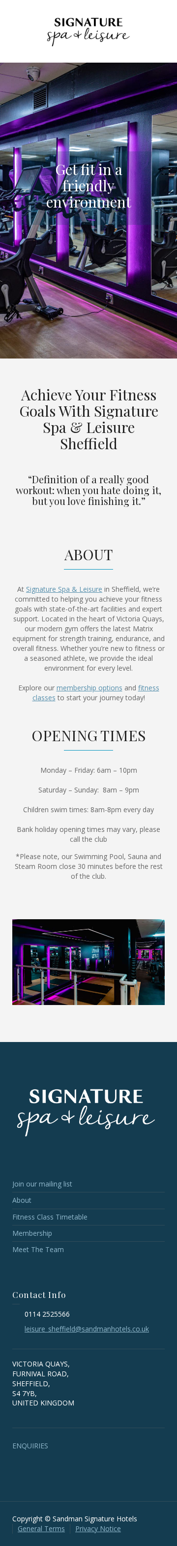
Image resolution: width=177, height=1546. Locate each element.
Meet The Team (38, 1249)
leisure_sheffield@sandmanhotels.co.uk (87, 1328)
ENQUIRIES (30, 1445)
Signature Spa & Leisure (64, 589)
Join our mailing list (42, 1183)
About (21, 1200)
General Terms (41, 1528)
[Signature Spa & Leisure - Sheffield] (88, 30)
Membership (32, 1233)
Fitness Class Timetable (50, 1217)
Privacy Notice (98, 1528)
